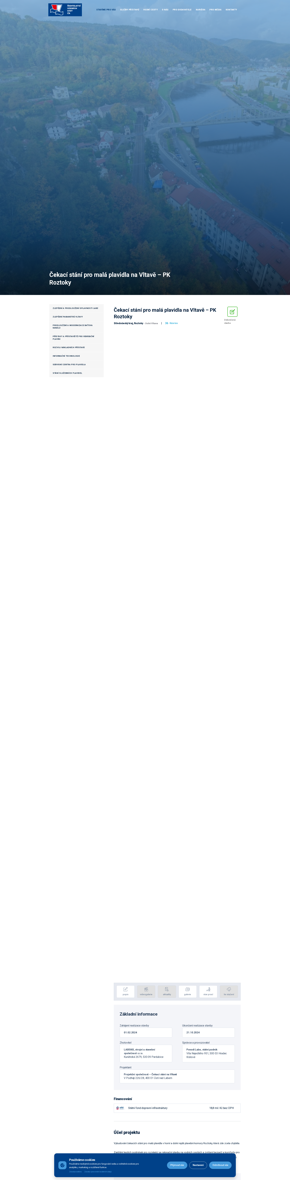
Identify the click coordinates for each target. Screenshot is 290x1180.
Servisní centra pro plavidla (69, 365)
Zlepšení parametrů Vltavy (68, 317)
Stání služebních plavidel (67, 373)
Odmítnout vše (220, 1165)
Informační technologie (66, 356)
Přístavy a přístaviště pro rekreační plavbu (73, 337)
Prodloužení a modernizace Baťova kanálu (72, 326)
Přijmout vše (177, 1165)
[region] (177, 654)
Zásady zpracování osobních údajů (98, 1172)
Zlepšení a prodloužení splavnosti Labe (75, 308)
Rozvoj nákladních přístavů (69, 347)
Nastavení (198, 1165)
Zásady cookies (75, 1172)
